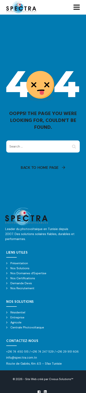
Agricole (16, 322)
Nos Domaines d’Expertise (28, 273)
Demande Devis (21, 283)
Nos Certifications (22, 278)
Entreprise (17, 317)
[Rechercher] (74, 146)
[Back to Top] (77, 386)
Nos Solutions (19, 268)
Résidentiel (17, 312)
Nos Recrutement (22, 288)
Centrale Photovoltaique (27, 327)
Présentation (19, 263)
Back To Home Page (40, 167)
